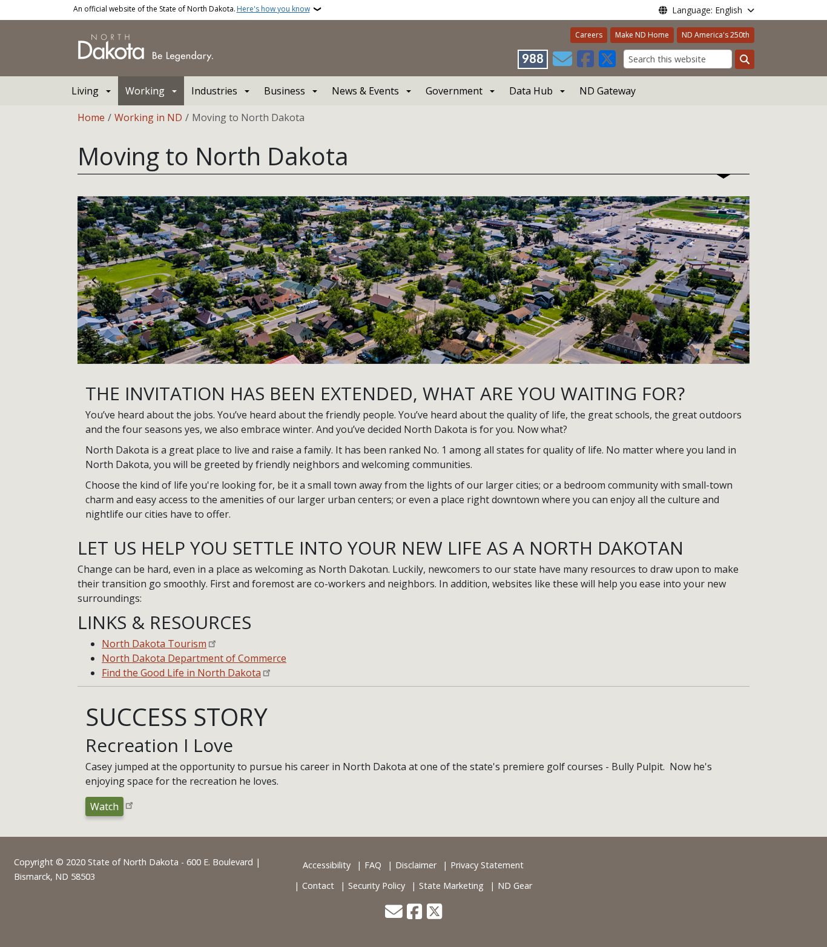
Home (91, 117)
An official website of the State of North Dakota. (191, 9)
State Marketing (451, 885)
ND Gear (515, 885)
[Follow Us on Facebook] (585, 59)
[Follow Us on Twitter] (607, 59)
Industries (214, 90)
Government (454, 90)
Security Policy (376, 885)
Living (85, 90)
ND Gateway (607, 90)
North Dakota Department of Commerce (194, 658)
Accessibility (327, 865)
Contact (318, 885)
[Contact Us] (562, 59)
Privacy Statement (487, 865)
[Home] (145, 47)
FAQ (372, 865)
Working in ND (148, 117)
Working (145, 90)
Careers (588, 35)
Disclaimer (416, 865)
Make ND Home (642, 35)
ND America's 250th (716, 35)
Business (284, 90)
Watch (104, 806)
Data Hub (531, 90)
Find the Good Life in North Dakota (181, 672)
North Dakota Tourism (154, 643)
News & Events (365, 90)
